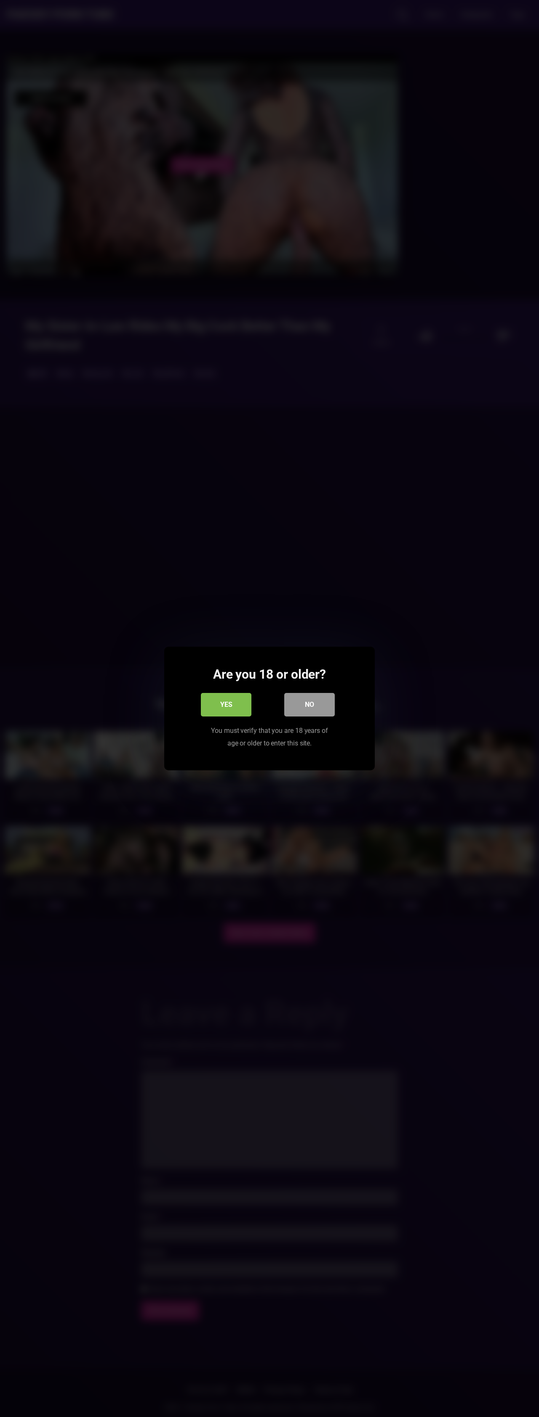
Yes (226, 704)
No (309, 704)
